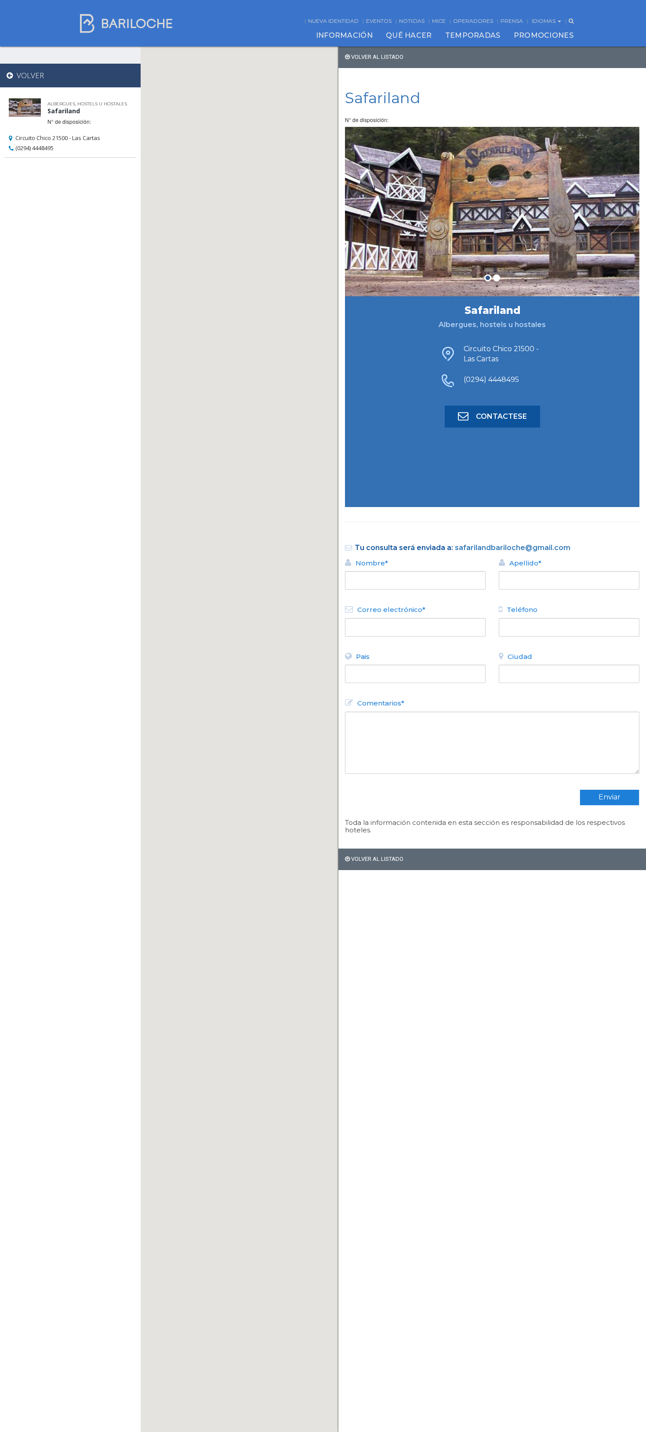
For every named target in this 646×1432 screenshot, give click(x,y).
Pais (363, 656)
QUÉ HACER (409, 35)
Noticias (412, 21)
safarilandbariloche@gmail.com (512, 547)
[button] (367, 211)
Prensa (512, 21)
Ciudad (520, 656)
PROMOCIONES (543, 35)
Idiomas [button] (544, 21)
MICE (439, 21)
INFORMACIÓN (344, 35)
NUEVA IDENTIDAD (333, 21)
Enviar (610, 797)
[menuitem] (344, 36)
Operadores (473, 21)
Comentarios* (380, 703)
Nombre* (372, 563)
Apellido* (525, 563)
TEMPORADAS (473, 35)
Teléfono (522, 609)
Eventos (379, 21)
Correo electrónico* (391, 609)
